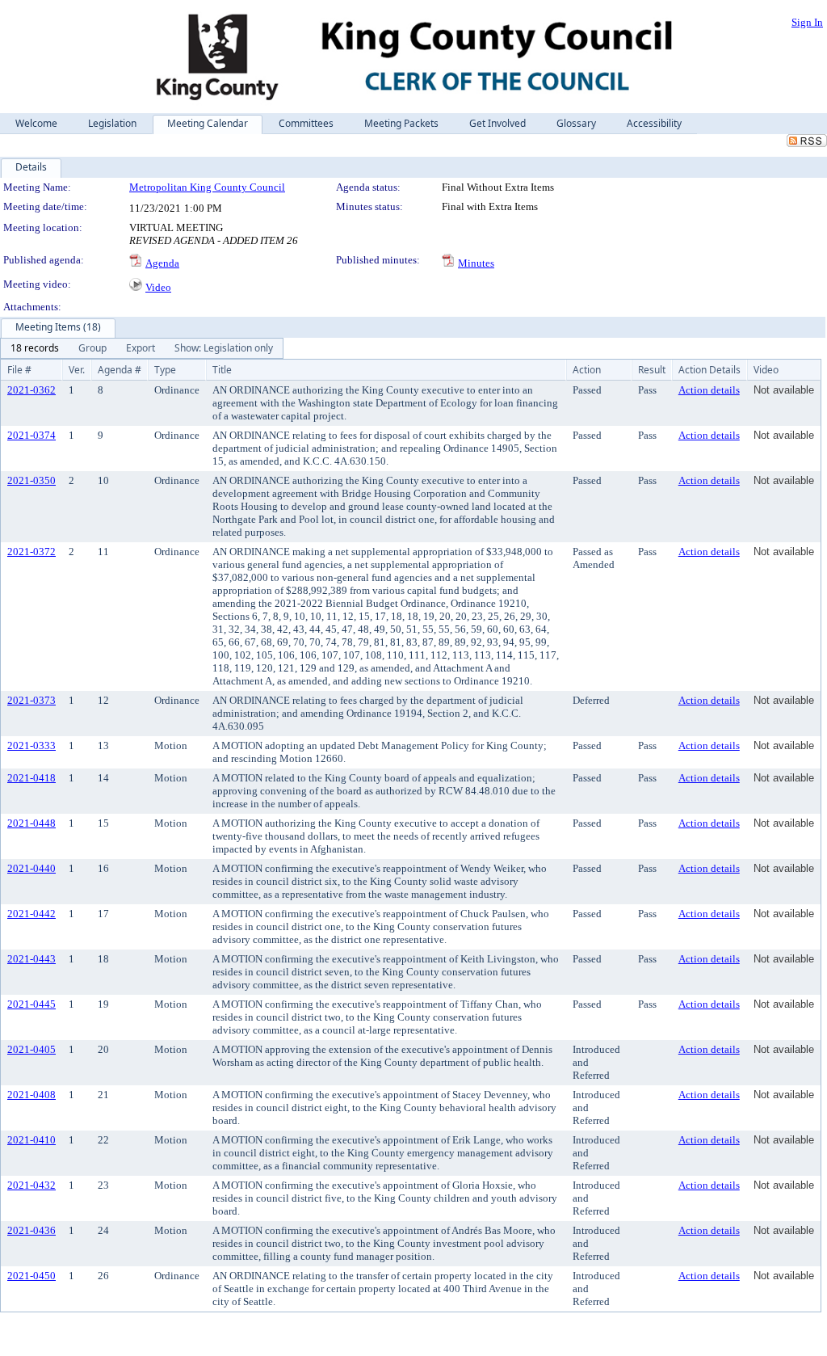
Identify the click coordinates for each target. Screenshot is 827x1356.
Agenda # (119, 370)
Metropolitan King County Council (207, 187)
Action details (709, 390)
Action (587, 370)
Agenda (162, 263)
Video (158, 287)
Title (222, 370)
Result (651, 370)
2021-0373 (31, 700)
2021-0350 (31, 480)
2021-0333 (31, 745)
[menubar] (141, 348)
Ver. (77, 370)
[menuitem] (35, 348)
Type (165, 370)
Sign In (807, 22)
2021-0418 (31, 778)
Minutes (476, 263)
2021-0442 (31, 914)
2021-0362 (31, 390)
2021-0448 (31, 823)
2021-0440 (31, 868)
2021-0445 (31, 1004)
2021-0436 (31, 1230)
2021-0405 (31, 1049)
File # (19, 370)
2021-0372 (31, 551)
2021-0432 (31, 1185)
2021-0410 (31, 1140)
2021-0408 (31, 1095)
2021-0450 (31, 1276)
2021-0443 (31, 959)
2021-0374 (31, 435)
